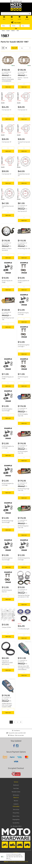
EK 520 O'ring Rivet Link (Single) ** (23, 281)
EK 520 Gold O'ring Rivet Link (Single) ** (23, 345)
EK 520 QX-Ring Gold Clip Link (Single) (24, 559)
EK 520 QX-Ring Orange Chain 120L (23, 489)
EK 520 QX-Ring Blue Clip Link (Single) (8, 447)
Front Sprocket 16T (6, 174)
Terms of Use (16, 809)
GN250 (13, 30)
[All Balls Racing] (29, 583)
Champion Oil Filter (6, 627)
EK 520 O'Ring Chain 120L (24, 248)
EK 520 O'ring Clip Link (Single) (7, 281)
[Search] (29, 13)
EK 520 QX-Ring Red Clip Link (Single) (8, 484)
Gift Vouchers (16, 795)
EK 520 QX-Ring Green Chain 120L (23, 526)
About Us (16, 800)
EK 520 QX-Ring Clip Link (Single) (8, 377)
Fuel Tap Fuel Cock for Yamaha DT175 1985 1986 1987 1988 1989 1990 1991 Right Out (14, 857)
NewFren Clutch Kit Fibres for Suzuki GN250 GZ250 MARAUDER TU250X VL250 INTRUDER (8, 81)
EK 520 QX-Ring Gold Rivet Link (7, 591)
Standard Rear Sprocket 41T (8, 207)
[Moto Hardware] (16, 6)
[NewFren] (13, 65)
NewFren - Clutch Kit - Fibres (23, 78)
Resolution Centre (16, 792)
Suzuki (8, 30)
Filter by (14, 48)
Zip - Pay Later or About (16, 826)
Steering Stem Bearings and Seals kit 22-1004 (24, 596)
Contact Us (16, 804)
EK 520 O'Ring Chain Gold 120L (8, 318)
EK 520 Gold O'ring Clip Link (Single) (23, 313)
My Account (16, 785)
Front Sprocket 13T (6, 110)
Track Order (16, 788)
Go (16, 28)
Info (10, 75)
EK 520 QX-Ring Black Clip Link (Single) (7, 410)
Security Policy (16, 823)
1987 (17, 30)
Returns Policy (16, 816)
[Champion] (13, 620)
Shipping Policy (16, 819)
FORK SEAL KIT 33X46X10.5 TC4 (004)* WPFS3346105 (7, 662)
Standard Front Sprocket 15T (24, 143)
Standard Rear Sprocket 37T (24, 175)
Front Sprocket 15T (6, 142)
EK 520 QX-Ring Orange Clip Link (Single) (7, 521)
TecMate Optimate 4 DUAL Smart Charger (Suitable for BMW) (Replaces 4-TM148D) (7, 705)
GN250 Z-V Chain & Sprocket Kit (6, 249)
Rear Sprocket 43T (22, 211)
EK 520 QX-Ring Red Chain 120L (23, 452)
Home (3, 30)
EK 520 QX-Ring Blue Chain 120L (23, 415)
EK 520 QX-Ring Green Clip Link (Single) (7, 559)
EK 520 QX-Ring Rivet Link (23, 377)
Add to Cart (8, 87)
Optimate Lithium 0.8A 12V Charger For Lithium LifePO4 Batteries (24, 667)
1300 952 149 (17, 1)
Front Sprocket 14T (22, 110)
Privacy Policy (16, 813)
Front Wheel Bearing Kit (23, 629)
